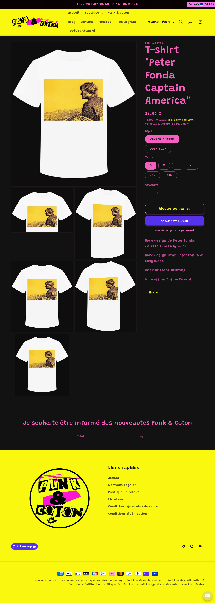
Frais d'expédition (181, 120)
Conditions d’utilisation (84, 584)
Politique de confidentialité (186, 580)
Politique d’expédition (118, 584)
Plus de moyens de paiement (174, 230)
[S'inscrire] (142, 437)
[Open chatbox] (207, 596)
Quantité (151, 184)
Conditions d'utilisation (127, 513)
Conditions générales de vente (133, 506)
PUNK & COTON (54, 581)
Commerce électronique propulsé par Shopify (93, 581)
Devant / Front (162, 139)
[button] (93, 13)
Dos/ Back (158, 148)
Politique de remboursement (145, 580)
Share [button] (153, 292)
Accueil (113, 478)
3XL (169, 175)
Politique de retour (123, 492)
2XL (152, 175)
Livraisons (116, 499)
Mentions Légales (122, 485)
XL (192, 165)
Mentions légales (193, 584)
